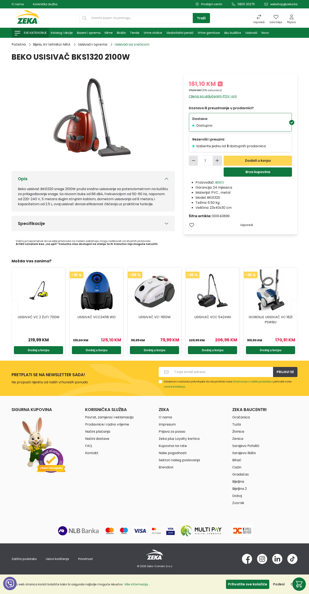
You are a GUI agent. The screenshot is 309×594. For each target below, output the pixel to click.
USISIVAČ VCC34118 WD (96, 317)
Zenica (237, 438)
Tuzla (236, 424)
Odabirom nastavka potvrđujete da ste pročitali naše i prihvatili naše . (228, 384)
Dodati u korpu (258, 160)
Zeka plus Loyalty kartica (179, 438)
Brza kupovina (258, 172)
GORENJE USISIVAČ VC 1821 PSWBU (271, 320)
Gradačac (240, 474)
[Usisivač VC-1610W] (154, 290)
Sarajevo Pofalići (245, 445)
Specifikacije (31, 223)
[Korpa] (299, 584)
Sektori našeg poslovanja (179, 460)
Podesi (279, 584)
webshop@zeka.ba (283, 4)
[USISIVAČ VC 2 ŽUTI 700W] (38, 290)
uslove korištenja (174, 386)
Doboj (237, 495)
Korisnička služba (45, 4)
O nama (18, 4)
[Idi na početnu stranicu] (27, 18)
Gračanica (241, 417)
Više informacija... (137, 584)
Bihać (236, 460)
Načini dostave (97, 438)
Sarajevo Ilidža (244, 453)
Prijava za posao (172, 431)
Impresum (167, 424)
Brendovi (166, 467)
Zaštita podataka (24, 559)
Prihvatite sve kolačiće (247, 584)
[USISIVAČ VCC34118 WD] (96, 290)
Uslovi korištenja (57, 559)
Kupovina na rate (173, 445)
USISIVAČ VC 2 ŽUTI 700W (38, 317)
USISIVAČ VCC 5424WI (212, 317)
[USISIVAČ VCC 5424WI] (212, 290)
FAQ (88, 445)
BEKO (219, 182)
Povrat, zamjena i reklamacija (109, 417)
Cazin (236, 467)
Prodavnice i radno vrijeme (107, 424)
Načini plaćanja (97, 431)
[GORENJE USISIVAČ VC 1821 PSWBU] (270, 290)
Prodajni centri (211, 4)
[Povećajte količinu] (217, 161)
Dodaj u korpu (38, 350)
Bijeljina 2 (239, 488)
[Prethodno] (15, 307)
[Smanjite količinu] (193, 161)
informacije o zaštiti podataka (252, 381)
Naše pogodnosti (172, 453)
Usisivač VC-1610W (155, 317)
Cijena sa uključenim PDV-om (213, 96)
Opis (23, 179)
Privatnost (85, 559)
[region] (154, 307)
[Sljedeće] (294, 307)
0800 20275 (246, 4)
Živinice (238, 431)
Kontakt (91, 453)
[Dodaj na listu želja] (192, 225)
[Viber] (10, 588)
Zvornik (238, 503)
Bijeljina (238, 481)
